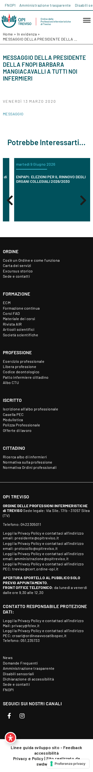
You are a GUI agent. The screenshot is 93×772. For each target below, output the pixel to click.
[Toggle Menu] (87, 20)
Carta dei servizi (17, 265)
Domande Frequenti (20, 663)
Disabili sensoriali (18, 673)
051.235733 (30, 640)
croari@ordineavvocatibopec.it (39, 635)
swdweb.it (46, 764)
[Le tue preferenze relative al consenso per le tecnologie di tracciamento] (68, 763)
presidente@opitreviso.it (37, 538)
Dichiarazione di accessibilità (28, 679)
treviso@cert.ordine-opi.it (35, 569)
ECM (6, 302)
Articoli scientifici (18, 329)
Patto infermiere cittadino (25, 377)
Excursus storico (18, 271)
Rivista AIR (12, 324)
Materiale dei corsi (19, 318)
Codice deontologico (21, 371)
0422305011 (31, 524)
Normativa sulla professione (27, 462)
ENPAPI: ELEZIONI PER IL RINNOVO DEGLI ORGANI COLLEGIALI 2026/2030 (43, 179)
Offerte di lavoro (17, 430)
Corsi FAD (11, 313)
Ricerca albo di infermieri (25, 457)
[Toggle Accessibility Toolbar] (10, 737)
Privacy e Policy (29, 758)
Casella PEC (13, 414)
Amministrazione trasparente (45, 5)
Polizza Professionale (21, 425)
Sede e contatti (16, 276)
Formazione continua (21, 308)
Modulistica (13, 419)
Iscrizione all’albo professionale (30, 409)
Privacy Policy (29, 533)
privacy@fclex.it (26, 625)
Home (8, 34)
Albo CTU (11, 382)
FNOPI (10, 5)
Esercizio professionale (23, 361)
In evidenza (27, 34)
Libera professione (19, 366)
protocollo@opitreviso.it (36, 548)
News (8, 657)
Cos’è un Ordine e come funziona (31, 260)
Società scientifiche (20, 334)
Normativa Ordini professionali (30, 467)
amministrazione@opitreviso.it (42, 558)
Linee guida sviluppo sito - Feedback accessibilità (46, 750)
